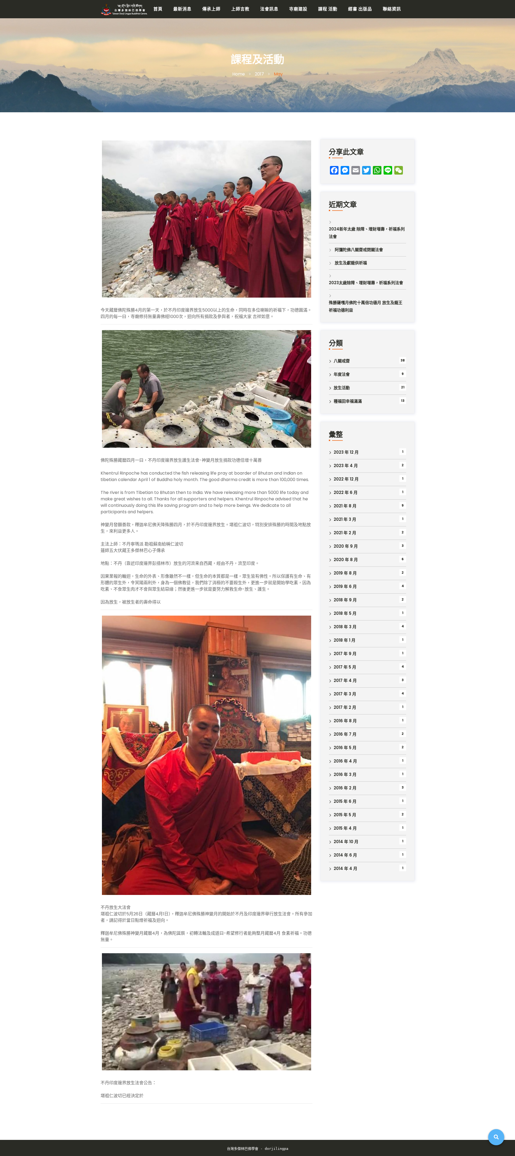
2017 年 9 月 (345, 653)
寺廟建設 (298, 9)
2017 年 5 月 (345, 667)
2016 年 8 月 (345, 721)
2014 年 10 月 (346, 841)
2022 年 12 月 (346, 479)
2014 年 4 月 (345, 868)
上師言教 (240, 9)
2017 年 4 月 (345, 680)
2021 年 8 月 (345, 506)
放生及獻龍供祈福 (351, 263)
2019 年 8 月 (345, 573)
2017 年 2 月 (345, 707)
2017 (259, 74)
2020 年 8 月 (346, 559)
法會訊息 (269, 9)
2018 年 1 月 (344, 640)
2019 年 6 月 (345, 586)
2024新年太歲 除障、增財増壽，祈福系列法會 (367, 232)
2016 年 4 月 (345, 761)
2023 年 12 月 (346, 452)
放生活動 (342, 388)
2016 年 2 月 (345, 788)
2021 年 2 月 (345, 533)
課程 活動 (327, 9)
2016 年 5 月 (345, 747)
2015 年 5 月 (345, 815)
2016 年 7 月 (345, 734)
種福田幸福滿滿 (348, 401)
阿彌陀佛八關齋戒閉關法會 (359, 249)
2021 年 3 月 (345, 519)
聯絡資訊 (392, 9)
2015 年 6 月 (345, 801)
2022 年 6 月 (346, 492)
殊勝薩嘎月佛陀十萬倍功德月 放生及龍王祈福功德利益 (365, 306)
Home (238, 74)
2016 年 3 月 (345, 774)
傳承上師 (211, 9)
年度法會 (342, 374)
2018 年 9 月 (345, 600)
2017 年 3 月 (345, 694)
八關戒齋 (342, 361)
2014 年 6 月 (345, 855)
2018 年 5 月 (345, 613)
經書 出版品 (360, 9)
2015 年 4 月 (345, 828)
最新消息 (182, 9)
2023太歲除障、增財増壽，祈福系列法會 (366, 283)
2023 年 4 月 (346, 465)
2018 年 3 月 (345, 627)
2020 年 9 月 (346, 546)
